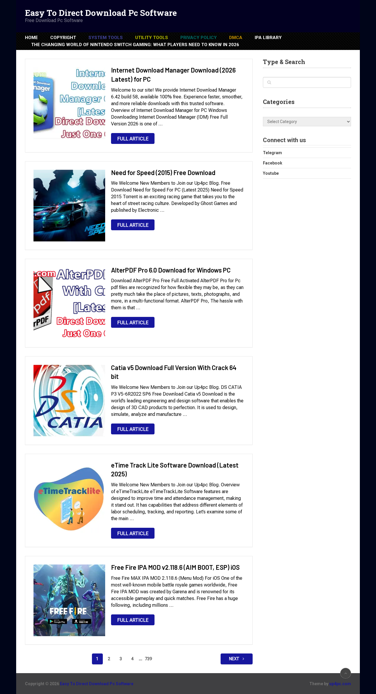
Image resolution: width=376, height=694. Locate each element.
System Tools (105, 37)
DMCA (235, 37)
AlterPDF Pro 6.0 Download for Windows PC (171, 270)
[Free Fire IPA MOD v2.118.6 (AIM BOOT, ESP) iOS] (69, 600)
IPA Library (268, 37)
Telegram (272, 152)
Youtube (271, 173)
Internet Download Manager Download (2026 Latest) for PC (173, 74)
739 (148, 658)
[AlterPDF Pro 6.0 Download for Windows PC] (69, 303)
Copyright (63, 37)
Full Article (132, 139)
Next (234, 658)
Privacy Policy (198, 37)
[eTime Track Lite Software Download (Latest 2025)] (69, 498)
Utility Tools (151, 37)
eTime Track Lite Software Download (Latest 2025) (175, 469)
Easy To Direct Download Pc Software (101, 13)
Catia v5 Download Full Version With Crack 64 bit (173, 372)
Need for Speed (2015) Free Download (163, 172)
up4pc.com (340, 683)
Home (31, 37)
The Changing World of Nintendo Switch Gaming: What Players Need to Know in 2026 (135, 44)
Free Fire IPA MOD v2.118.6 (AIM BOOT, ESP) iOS (175, 567)
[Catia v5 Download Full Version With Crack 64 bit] (69, 400)
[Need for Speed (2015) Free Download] (69, 205)
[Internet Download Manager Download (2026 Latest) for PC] (69, 103)
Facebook (272, 163)
